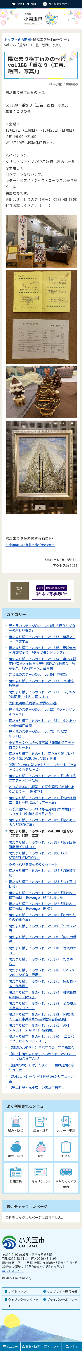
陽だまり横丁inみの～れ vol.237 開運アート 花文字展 (42, 639)
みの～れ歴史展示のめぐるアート (33, 864)
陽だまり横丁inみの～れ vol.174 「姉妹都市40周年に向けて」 (42, 994)
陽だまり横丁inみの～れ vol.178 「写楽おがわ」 (42, 950)
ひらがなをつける (59, 4)
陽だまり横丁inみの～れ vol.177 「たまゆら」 (41, 961)
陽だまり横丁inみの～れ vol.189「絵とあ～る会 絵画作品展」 (42, 822)
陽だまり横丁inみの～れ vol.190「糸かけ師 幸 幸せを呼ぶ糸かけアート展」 (42, 800)
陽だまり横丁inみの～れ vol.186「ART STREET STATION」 (39, 855)
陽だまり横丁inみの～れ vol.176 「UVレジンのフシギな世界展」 (41, 972)
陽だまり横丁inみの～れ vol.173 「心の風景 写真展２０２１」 (44, 1005)
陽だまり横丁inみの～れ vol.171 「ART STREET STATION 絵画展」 (41, 1027)
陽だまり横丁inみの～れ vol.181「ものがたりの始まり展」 (42, 917)
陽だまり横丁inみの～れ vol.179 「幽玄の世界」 (42, 939)
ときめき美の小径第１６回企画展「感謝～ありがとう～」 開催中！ (41, 789)
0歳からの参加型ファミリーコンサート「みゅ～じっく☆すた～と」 (42, 767)
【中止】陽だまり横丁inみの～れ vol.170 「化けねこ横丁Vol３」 (42, 1056)
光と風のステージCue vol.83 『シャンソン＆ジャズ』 (42, 711)
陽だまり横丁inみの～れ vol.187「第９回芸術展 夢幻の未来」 (42, 844)
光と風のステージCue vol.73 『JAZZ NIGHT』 (38, 733)
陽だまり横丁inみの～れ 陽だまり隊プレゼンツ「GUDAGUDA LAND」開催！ (41, 755)
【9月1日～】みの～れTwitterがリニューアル (41, 1078)
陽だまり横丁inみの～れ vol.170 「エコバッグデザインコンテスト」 (41, 1038)
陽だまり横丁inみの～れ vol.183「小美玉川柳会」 (42, 884)
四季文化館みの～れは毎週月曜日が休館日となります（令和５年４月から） (41, 811)
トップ (9, 39)
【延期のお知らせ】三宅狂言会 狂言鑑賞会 (41, 1047)
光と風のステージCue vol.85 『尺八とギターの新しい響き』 (42, 628)
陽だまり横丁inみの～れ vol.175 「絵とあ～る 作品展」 (42, 983)
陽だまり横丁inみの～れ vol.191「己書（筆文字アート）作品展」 (42, 778)
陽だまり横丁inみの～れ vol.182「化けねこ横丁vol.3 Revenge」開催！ (42, 906)
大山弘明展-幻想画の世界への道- (33, 702)
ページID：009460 (63, 84)
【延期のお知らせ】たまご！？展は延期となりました (41, 1067)
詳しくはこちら (13, 1270)
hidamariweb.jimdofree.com (30, 544)
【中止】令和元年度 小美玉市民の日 (37, 1087)
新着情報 (24, 39)
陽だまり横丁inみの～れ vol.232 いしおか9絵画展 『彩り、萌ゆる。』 (42, 694)
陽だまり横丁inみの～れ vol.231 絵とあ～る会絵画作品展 (42, 722)
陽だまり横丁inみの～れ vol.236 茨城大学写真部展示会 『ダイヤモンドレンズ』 (42, 650)
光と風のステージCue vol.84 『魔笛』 (39, 674)
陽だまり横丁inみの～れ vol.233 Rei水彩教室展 (41, 683)
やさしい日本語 (26, 4)
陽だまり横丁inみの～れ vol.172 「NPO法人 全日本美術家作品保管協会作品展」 (41, 1016)
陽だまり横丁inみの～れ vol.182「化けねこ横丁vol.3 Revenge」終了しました (42, 895)
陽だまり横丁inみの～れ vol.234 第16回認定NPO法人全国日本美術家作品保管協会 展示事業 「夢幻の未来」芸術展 (42, 663)
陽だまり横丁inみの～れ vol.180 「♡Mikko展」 (42, 928)
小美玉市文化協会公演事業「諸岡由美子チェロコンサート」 (41, 744)
